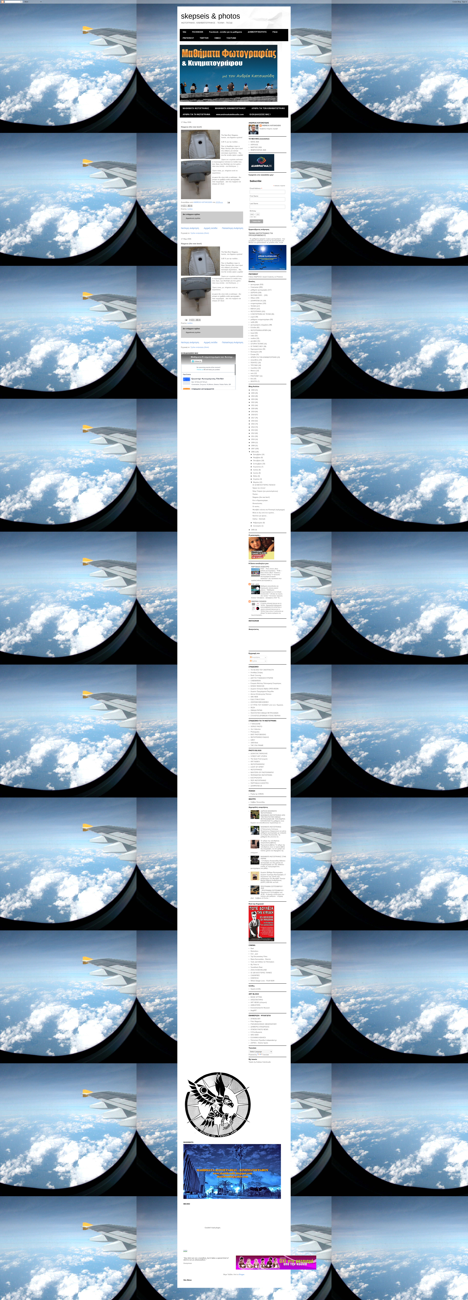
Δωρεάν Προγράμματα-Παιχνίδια (262, 691)
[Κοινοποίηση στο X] (186, 206)
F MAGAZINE (255, 724)
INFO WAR (254, 1035)
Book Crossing (256, 675)
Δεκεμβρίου (257, 454)
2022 (253, 402)
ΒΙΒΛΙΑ (253, 309)
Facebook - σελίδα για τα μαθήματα (225, 32)
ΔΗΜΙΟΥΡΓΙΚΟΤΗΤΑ (257, 32)
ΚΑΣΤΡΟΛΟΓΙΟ (256, 778)
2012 (253, 433)
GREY (253, 740)
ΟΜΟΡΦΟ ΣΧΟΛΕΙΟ (258, 601)
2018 (253, 415)
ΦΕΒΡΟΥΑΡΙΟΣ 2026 (258, 150)
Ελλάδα (253, 327)
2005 (253, 530)
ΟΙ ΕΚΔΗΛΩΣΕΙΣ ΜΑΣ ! (260, 114)
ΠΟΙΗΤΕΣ (254, 363)
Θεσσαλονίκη (257, 503)
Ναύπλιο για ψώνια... (260, 516)
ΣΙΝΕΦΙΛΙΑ (255, 978)
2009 (253, 442)
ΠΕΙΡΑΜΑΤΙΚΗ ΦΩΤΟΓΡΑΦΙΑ (261, 775)
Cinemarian (254, 287)
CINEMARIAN (256, 681)
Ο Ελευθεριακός (256, 1032)
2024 (253, 396)
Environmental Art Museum (260, 1008)
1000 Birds (254, 743)
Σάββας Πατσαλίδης (258, 802)
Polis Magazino (256, 1021)
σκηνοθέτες (255, 360)
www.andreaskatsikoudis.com (230, 114)
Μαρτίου (256, 482)
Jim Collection (256, 729)
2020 (253, 408)
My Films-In (255, 964)
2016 (253, 421)
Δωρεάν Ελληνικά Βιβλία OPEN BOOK (265, 689)
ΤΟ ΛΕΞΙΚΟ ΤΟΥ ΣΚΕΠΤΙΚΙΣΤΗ (262, 670)
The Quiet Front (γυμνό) (259, 759)
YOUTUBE (231, 38)
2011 (253, 436)
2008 (253, 445)
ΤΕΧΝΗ (253, 306)
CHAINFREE (255, 975)
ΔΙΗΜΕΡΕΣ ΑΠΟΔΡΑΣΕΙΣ (260, 1027)
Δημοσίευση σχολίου (193, 218)
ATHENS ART (255, 1019)
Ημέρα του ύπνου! (259, 488)
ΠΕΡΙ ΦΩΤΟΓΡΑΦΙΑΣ (258, 780)
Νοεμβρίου (257, 457)
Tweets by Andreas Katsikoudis (260, 1062)
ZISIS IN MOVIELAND (259, 970)
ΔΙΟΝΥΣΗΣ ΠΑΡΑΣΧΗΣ (259, 753)
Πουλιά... (256, 494)
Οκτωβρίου (257, 460)
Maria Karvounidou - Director (261, 959)
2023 (253, 399)
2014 (253, 427)
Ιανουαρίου (257, 526)
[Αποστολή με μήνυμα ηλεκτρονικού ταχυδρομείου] (182, 206)
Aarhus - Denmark (259, 519)
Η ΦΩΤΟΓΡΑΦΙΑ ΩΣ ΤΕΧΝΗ (261, 314)
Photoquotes (255, 732)
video (252, 336)
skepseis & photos (210, 16)
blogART (254, 1010)
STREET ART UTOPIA (259, 756)
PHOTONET (255, 376)
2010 (253, 439)
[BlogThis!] (184, 206)
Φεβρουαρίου (258, 523)
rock (252, 373)
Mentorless (254, 951)
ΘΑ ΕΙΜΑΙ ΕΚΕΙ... (257, 295)
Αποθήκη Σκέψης (257, 672)
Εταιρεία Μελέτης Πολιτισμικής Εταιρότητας (266, 683)
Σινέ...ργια (255, 584)
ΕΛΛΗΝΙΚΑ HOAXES (258, 1037)
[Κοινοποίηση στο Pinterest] (191, 206)
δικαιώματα (255, 352)
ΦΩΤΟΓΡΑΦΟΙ (256, 311)
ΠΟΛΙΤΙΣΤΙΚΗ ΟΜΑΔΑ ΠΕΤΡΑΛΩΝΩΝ (264, 713)
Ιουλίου (256, 470)
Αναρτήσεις (256, 657)
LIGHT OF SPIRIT (257, 767)
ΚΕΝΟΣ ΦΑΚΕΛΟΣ (257, 686)
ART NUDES (255, 762)
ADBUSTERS (255, 1005)
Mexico (253, 371)
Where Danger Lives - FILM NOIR (262, 981)
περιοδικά (254, 368)
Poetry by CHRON (257, 794)
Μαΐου (255, 476)
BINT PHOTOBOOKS (258, 734)
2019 (253, 412)
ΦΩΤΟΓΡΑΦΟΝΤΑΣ (258, 764)
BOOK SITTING (256, 997)
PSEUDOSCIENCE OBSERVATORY (264, 1024)
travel (252, 333)
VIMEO (217, 38)
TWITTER (204, 38)
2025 (253, 393)
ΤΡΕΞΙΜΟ (254, 365)
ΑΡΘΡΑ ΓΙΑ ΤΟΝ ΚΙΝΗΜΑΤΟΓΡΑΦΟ (268, 108)
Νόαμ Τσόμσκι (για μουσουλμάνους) (265, 491)
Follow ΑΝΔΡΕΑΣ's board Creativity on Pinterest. (266, 277)
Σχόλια (254, 661)
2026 (253, 390)
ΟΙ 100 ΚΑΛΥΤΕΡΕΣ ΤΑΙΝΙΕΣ (261, 973)
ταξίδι (252, 322)
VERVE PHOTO (256, 726)
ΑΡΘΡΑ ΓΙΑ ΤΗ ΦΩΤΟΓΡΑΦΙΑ (196, 114)
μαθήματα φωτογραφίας (259, 290)
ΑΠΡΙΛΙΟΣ (254, 145)
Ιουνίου (256, 473)
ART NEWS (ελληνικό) (259, 1002)
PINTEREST (188, 38)
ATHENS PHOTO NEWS (259, 1029)
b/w (252, 379)
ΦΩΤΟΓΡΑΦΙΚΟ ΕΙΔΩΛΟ (260, 737)
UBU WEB (254, 697)
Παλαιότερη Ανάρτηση (232, 228)
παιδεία (190, 209)
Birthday (253, 211)
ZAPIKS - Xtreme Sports (259, 1043)
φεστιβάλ (254, 341)
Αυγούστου (257, 467)
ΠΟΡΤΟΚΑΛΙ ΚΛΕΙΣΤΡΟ (260, 567)
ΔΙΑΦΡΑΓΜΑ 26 (256, 301)
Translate (265, 1055)
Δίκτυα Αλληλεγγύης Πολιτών (261, 694)
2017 (253, 418)
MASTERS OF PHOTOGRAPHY (262, 772)
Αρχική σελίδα (210, 228)
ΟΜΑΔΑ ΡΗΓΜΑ (256, 710)
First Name (254, 196)
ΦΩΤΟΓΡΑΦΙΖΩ (256, 770)
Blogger (241, 1274)
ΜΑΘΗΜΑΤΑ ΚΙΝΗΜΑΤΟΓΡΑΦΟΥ (230, 108)
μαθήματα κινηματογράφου (260, 319)
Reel (252, 948)
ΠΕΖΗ (253, 708)
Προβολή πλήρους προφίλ (269, 129)
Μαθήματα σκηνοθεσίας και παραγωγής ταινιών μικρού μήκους (269, 588)
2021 (253, 405)
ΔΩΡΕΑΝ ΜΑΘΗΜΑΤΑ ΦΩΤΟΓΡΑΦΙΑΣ (269, 812)
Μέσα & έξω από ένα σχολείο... (264, 513)
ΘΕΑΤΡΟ (254, 381)
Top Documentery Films (259, 956)
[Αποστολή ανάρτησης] (228, 202)
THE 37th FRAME (257, 745)
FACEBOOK (197, 32)
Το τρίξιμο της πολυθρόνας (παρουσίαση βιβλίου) (270, 842)
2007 (253, 449)
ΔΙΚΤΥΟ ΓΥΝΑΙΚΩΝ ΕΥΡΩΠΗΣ (262, 678)
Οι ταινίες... (257, 506)
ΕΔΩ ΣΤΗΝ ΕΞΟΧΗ (258, 699)
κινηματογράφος (256, 303)
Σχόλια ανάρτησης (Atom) (200, 233)
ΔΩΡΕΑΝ (254, 292)
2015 (253, 424)
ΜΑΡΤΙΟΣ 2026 (256, 147)
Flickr (275, 32)
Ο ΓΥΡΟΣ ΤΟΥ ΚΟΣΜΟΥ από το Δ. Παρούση (267, 705)
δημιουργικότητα (256, 349)
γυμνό (253, 317)
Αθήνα (253, 298)
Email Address (256, 188)
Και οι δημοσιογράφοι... (261, 500)
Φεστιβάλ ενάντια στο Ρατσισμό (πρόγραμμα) (269, 510)
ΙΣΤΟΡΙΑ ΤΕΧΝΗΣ (257, 344)
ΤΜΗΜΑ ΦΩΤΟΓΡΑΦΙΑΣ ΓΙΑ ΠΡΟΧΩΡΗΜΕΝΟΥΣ (261, 234)
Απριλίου (256, 479)
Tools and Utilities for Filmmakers (262, 962)
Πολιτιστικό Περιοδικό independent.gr (264, 1040)
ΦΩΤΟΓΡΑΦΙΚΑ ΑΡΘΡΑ (259, 330)
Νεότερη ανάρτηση (190, 228)
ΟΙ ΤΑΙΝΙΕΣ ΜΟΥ (257, 346)
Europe (253, 354)
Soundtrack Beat (256, 967)
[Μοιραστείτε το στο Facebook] (189, 206)
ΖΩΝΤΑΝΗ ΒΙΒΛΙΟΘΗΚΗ (259, 702)
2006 (253, 452)
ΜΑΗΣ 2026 (255, 142)
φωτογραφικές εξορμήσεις (260, 325)
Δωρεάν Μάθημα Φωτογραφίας (272, 872)
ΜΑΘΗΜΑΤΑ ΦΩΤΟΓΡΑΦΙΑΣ (196, 108)
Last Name (254, 203)
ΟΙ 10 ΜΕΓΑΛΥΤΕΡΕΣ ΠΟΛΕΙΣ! (264, 485)
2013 (253, 430)
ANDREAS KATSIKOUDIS (271, 125)
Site (184, 32)
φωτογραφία (255, 284)
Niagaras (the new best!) (261, 497)
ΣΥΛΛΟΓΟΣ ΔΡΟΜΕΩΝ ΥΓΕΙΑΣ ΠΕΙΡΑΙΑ (265, 716)
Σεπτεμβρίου (257, 464)
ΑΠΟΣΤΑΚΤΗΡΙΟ (257, 1000)
